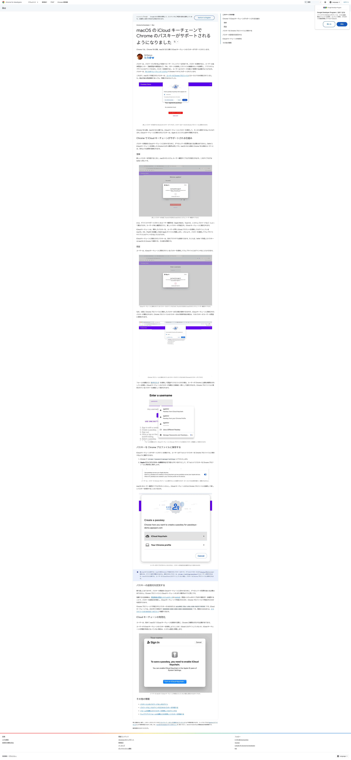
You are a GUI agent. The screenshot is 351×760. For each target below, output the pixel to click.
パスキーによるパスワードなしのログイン (154, 704)
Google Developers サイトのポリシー (166, 724)
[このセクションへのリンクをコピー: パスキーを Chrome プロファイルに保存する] (182, 447)
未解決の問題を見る (8, 743)
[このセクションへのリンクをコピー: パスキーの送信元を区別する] (167, 585)
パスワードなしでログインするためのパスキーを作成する (159, 708)
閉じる (329, 24)
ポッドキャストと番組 (124, 748)
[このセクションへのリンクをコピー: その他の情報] (151, 699)
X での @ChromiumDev (241, 740)
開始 (342, 24)
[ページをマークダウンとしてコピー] (174, 41)
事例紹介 (44, 2)
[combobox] (313, 2)
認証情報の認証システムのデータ (162, 597)
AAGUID (177, 597)
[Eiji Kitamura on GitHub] (148, 58)
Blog (4, 8)
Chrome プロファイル (206, 572)
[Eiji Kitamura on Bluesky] (153, 58)
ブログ (52, 2)
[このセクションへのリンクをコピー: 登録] (142, 154)
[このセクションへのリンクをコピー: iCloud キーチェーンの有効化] (167, 617)
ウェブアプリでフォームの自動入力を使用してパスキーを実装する (162, 714)
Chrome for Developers (143, 25)
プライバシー (13, 756)
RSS (236, 748)
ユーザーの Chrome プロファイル (177, 76)
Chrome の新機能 (62, 2)
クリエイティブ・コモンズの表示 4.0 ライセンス (172, 722)
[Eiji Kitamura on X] (145, 58)
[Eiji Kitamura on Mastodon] (150, 58)
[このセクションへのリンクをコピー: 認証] (142, 247)
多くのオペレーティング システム (156, 72)
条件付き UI (155, 383)
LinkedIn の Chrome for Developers (245, 745)
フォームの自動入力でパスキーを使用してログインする (158, 711)
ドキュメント (32, 2)
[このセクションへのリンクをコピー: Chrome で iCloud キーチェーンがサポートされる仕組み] (194, 138)
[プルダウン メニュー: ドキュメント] (38, 2)
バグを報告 (5, 740)
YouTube (237, 743)
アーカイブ (121, 745)
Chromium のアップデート (126, 740)
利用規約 (4, 756)
